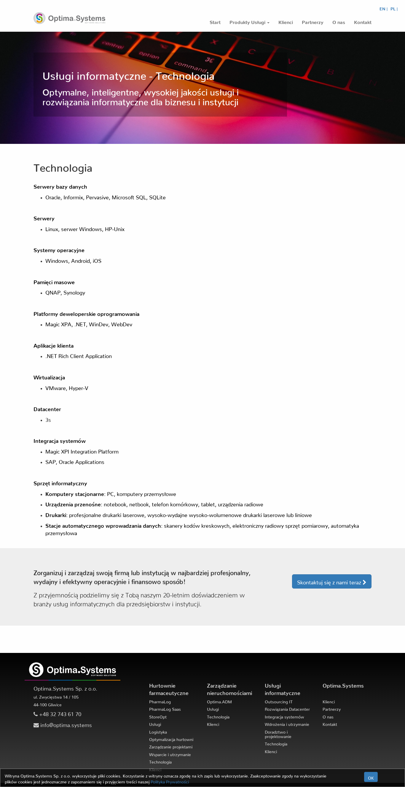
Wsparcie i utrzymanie (170, 753)
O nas (328, 715)
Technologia (160, 760)
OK (371, 776)
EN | (384, 7)
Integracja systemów (284, 715)
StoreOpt (158, 715)
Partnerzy (332, 708)
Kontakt (330, 723)
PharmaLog (160, 700)
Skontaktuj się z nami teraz (330, 581)
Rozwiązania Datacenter (287, 708)
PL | (394, 7)
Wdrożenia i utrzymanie (287, 723)
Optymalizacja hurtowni (171, 738)
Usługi (155, 723)
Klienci (213, 723)
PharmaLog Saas (165, 708)
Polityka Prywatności (170, 780)
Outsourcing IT (279, 700)
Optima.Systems (343, 684)
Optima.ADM (219, 700)
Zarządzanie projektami (170, 745)
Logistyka (158, 730)
